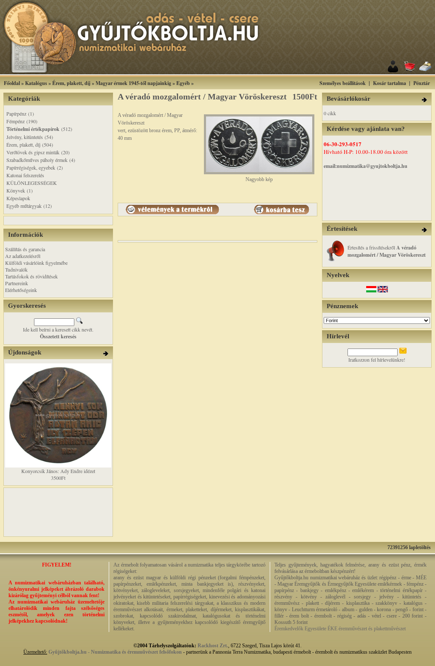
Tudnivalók (16, 269)
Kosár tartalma (389, 83)
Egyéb (183, 83)
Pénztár (421, 83)
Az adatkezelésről (22, 255)
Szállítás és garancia (25, 249)
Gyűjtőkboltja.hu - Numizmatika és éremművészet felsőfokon (115, 652)
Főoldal (12, 83)
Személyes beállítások (342, 83)
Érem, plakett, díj (71, 83)
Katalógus (36, 83)
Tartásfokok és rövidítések (31, 276)
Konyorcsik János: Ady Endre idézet (58, 471)
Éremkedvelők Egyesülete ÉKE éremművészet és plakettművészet (340, 629)
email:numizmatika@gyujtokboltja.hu (365, 166)
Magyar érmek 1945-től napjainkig (133, 83)
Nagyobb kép (259, 179)
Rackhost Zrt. (213, 646)
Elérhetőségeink (21, 289)
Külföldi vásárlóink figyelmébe (36, 262)
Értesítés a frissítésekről (386, 251)
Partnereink (16, 283)
